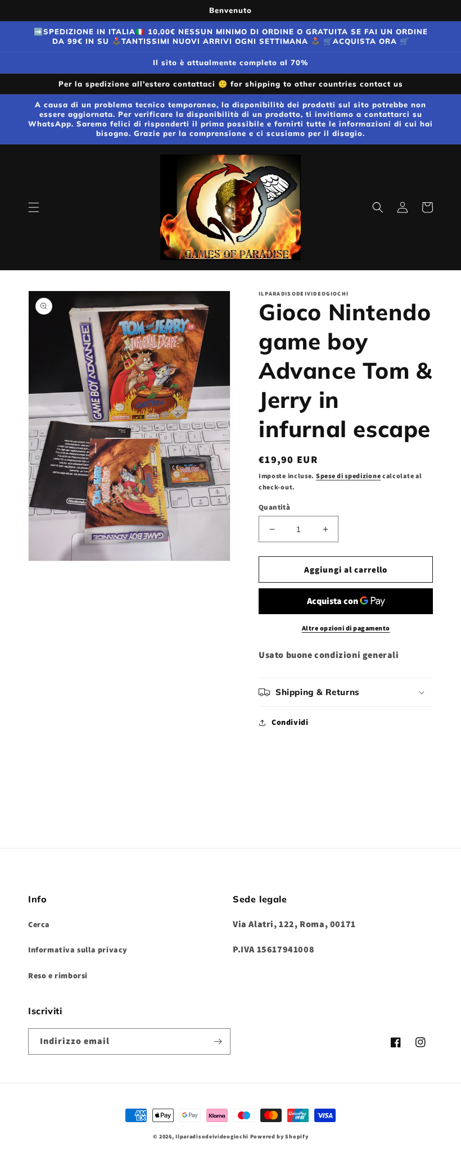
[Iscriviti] (217, 1041)
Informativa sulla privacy (78, 950)
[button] (33, 207)
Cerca (39, 924)
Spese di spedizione (348, 475)
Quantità (274, 507)
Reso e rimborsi (58, 975)
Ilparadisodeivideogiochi (211, 1136)
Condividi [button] (290, 722)
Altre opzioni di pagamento (346, 628)
